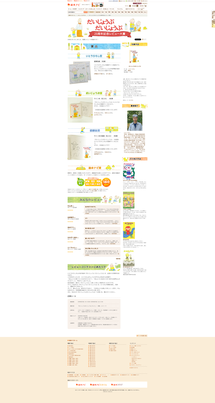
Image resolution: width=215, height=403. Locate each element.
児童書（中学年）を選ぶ (73, 360)
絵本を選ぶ (71, 345)
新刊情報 (132, 347)
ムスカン (96, 114)
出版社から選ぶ (113, 350)
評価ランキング (134, 350)
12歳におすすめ (92, 364)
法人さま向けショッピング (88, 376)
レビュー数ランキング (135, 352)
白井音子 (96, 154)
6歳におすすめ (92, 355)
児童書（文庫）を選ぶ (73, 364)
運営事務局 (71, 374)
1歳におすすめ (92, 347)
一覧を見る (118, 258)
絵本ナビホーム (72, 15)
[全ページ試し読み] (213, 17)
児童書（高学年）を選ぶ (73, 361)
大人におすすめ (92, 366)
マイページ (104, 374)
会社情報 (105, 376)
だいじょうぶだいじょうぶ (135, 66)
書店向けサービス (115, 374)
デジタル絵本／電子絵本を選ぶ (75, 355)
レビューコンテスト (82, 15)
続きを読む (114, 223)
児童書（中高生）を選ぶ (73, 363)
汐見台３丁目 (98, 73)
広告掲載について (135, 374)
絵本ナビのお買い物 (93, 189)
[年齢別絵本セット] (213, 26)
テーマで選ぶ (112, 345)
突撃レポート (134, 360)
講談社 (129, 70)
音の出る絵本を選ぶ (72, 352)
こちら (131, 100)
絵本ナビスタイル (134, 367)
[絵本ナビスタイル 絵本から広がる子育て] (78, 0)
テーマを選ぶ (71, 347)
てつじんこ (97, 113)
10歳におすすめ (92, 361)
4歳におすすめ (92, 352)
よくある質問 (98, 376)
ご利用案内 (83, 374)
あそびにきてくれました (136, 358)
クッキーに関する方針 (113, 0)
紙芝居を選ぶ (71, 353)
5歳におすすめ (92, 353)
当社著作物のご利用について (74, 376)
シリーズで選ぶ (113, 347)
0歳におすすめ (92, 345)
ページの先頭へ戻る (142, 335)
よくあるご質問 (93, 190)
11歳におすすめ (92, 363)
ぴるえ (107, 152)
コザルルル (97, 152)
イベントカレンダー (135, 353)
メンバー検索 (133, 363)
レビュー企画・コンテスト (136, 345)
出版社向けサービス (125, 374)
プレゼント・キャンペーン (136, 364)
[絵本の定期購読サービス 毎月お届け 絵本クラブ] (87, 0)
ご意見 (77, 374)
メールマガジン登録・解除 (94, 374)
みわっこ (107, 113)
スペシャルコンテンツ (135, 355)
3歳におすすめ (92, 350)
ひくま (108, 73)
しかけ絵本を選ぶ (72, 350)
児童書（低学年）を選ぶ (73, 358)
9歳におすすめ (92, 360)
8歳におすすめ (92, 358)
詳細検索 (92, 12)
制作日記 (133, 361)
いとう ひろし (131, 69)
